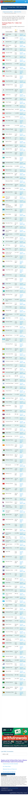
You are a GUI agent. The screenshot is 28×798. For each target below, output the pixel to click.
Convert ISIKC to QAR (21, 553)
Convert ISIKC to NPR (22, 502)
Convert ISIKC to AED (22, 660)
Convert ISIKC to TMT (21, 648)
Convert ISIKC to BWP (21, 211)
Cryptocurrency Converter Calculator (10, 763)
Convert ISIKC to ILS (22, 384)
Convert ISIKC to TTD (22, 639)
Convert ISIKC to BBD (22, 178)
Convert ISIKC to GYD (22, 354)
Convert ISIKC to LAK (22, 414)
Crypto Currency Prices (13, 788)
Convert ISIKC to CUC (21, 280)
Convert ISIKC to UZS (22, 668)
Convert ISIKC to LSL (22, 426)
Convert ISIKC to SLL (22, 594)
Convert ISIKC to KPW (21, 521)
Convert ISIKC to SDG (21, 613)
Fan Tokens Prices (7, 766)
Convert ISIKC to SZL (22, 621)
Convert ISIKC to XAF (22, 242)
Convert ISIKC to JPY (22, 42)
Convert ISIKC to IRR (22, 376)
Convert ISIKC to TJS (22, 628)
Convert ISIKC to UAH (22, 657)
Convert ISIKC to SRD (22, 617)
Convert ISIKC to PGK (22, 537)
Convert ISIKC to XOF (22, 238)
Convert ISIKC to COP (21, 257)
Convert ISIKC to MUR (21, 470)
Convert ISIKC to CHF (22, 57)
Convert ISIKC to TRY (22, 95)
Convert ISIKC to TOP (22, 636)
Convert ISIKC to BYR (22, 185)
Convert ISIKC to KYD (22, 234)
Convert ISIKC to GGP (21, 345)
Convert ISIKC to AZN (22, 163)
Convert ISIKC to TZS (22, 632)
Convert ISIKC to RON (21, 558)
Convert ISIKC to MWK (21, 456)
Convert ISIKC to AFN (22, 134)
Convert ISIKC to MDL (21, 475)
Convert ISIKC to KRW (21, 91)
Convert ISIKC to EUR (22, 38)
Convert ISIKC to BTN (22, 197)
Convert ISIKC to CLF (22, 253)
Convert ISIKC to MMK (21, 495)
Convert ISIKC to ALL (22, 138)
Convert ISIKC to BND (22, 215)
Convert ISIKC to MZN (21, 490)
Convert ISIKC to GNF (21, 350)
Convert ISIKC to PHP (22, 548)
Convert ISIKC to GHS (21, 331)
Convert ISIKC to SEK (22, 64)
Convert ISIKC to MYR (21, 130)
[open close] (25, 2)
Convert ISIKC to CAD (22, 53)
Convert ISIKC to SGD (21, 77)
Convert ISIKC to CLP (22, 249)
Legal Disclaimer (13, 792)
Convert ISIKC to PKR (22, 530)
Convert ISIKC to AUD (22, 49)
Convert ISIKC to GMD (21, 323)
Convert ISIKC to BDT (22, 174)
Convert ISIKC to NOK (21, 86)
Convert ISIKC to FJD (22, 318)
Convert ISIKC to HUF (22, 365)
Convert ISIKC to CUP (22, 284)
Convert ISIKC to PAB (22, 533)
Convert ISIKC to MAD (21, 485)
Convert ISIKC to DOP (21, 296)
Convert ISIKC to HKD (22, 81)
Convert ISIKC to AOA (22, 145)
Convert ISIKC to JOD (22, 395)
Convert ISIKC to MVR (21, 461)
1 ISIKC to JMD (5, 754)
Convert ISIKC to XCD (22, 300)
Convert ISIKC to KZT (22, 398)
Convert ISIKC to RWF (21, 563)
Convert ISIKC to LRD (22, 429)
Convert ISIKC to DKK (22, 113)
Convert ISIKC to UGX (21, 653)
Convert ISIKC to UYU (22, 664)
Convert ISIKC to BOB (22, 201)
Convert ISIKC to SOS (22, 601)
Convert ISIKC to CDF (22, 266)
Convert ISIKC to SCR (22, 590)
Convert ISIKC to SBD (22, 598)
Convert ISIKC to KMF (21, 262)
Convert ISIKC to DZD (22, 142)
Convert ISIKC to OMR (21, 526)
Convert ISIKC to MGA (21, 451)
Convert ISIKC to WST (21, 575)
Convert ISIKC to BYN (22, 181)
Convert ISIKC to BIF (22, 223)
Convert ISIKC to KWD (21, 407)
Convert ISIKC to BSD (22, 166)
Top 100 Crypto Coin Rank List (9, 771)
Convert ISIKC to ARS (22, 149)
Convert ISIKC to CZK (22, 287)
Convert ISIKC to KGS (22, 411)
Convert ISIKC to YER (22, 679)
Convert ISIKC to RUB (22, 99)
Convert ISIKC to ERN (22, 307)
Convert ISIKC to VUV (22, 671)
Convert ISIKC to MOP (21, 441)
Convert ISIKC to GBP (22, 46)
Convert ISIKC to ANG (21, 507)
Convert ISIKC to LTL (22, 437)
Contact (25, 792)
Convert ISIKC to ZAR (22, 110)
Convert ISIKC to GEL (22, 327)
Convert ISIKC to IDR (22, 373)
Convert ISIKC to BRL (22, 106)
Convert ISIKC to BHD (22, 170)
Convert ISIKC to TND (22, 643)
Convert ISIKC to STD (22, 579)
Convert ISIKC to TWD (21, 122)
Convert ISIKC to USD (22, 35)
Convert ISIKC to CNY (22, 60)
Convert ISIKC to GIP (22, 336)
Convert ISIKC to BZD (22, 189)
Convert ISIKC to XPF (22, 245)
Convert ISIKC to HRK (22, 275)
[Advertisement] (14, 711)
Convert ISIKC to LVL (22, 418)
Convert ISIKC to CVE (22, 231)
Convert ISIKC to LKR (22, 609)
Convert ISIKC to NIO (22, 511)
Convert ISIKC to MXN (21, 72)
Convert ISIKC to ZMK (21, 688)
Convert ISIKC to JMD (22, 387)
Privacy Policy (20, 792)
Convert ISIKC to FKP (22, 315)
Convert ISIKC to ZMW (21, 683)
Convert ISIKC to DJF (22, 291)
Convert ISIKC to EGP (22, 303)
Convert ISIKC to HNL (22, 362)
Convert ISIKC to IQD (22, 380)
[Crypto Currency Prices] (8, 1)
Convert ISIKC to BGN (21, 219)
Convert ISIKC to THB (22, 126)
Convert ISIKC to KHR (22, 227)
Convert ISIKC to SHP (22, 567)
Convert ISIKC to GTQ (21, 340)
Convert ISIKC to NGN (21, 516)
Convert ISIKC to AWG (21, 159)
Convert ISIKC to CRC (21, 271)
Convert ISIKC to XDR (22, 605)
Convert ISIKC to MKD (21, 446)
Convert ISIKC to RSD (22, 586)
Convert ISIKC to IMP (22, 465)
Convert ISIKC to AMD (21, 154)
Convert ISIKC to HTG (22, 358)
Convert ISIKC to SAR (22, 583)
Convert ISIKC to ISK (22, 369)
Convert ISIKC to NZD (22, 68)
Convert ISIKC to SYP (22, 625)
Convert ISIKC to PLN (22, 117)
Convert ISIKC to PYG (22, 541)
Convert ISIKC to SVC (22, 570)
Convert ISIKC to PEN (22, 544)
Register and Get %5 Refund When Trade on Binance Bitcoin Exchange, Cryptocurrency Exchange (14, 760)
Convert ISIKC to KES (22, 402)
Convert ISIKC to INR (22, 102)
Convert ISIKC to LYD (22, 433)
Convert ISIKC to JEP (22, 391)
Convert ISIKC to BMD (21, 193)
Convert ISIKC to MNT (21, 480)
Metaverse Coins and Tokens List (10, 769)
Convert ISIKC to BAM (21, 206)
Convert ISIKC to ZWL (21, 693)
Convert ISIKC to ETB (22, 311)
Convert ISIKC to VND (22, 675)
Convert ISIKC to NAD (22, 499)
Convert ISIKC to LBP (22, 422)
